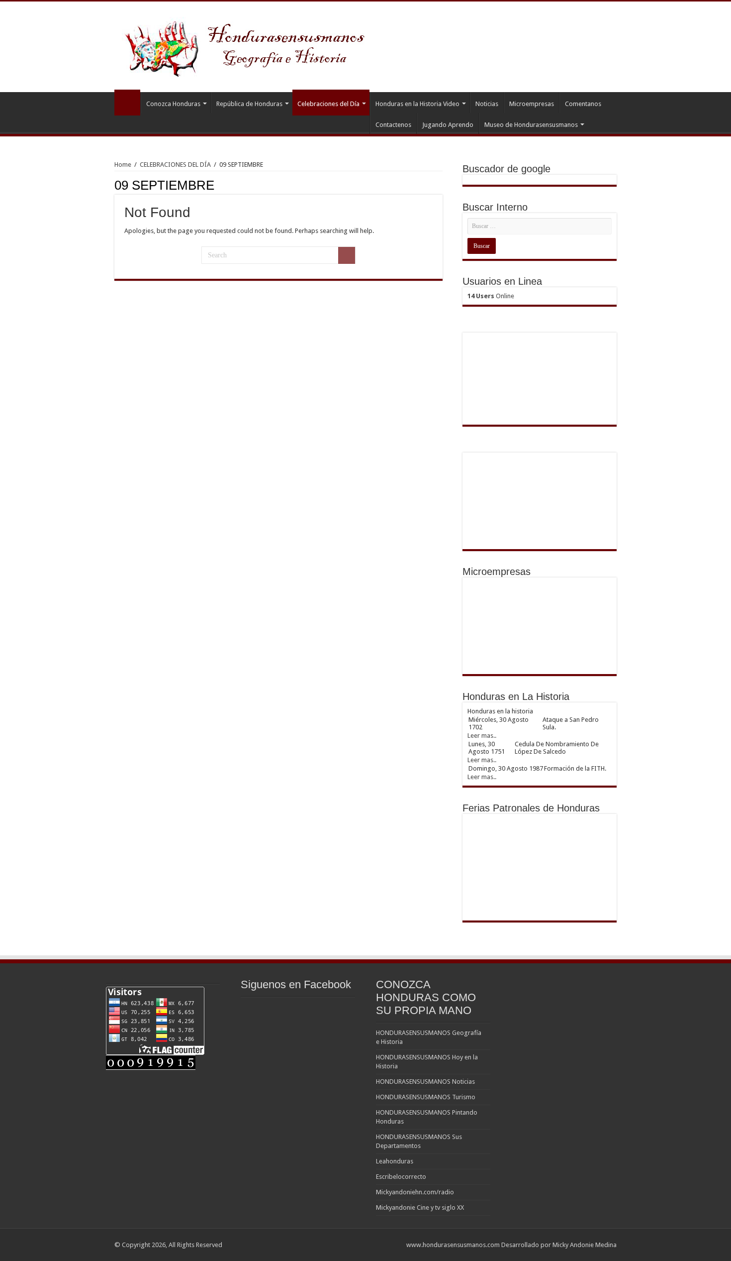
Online (490, 296)
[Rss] (394, 1245)
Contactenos (393, 124)
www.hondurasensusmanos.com (453, 1245)
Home (122, 164)
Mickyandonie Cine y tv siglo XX (420, 1207)
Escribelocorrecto (401, 1176)
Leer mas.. (481, 735)
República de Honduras (249, 104)
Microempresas (531, 104)
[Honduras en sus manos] (246, 45)
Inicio (127, 102)
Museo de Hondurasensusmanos (531, 124)
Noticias (486, 104)
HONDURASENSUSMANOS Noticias (425, 1081)
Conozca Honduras (173, 104)
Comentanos (583, 104)
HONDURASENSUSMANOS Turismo (425, 1097)
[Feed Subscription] (440, 185)
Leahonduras (394, 1161)
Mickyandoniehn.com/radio (415, 1192)
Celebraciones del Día (328, 104)
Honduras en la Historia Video (417, 104)
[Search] (346, 255)
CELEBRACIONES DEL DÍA (175, 164)
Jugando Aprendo (447, 124)
